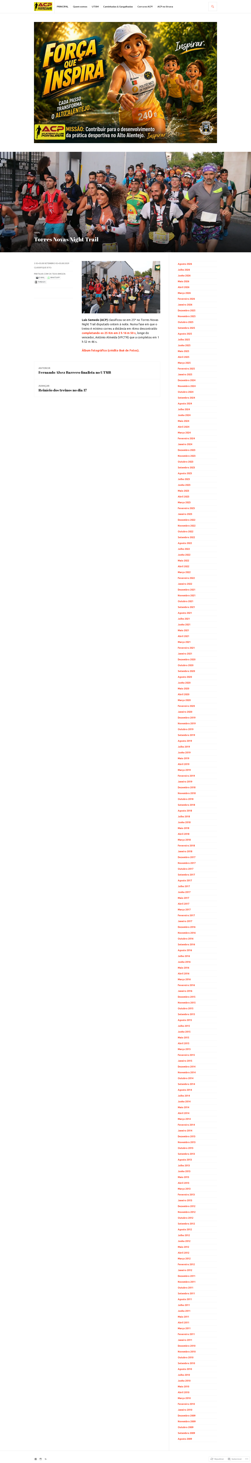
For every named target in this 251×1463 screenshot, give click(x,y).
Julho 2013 (184, 1165)
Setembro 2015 (186, 1014)
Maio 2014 (183, 1107)
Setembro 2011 (186, 1293)
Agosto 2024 (185, 403)
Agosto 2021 (185, 613)
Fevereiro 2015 (186, 1055)
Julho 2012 (184, 1235)
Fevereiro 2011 (186, 1334)
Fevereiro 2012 (186, 1264)
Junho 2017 (184, 892)
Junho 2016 (184, 962)
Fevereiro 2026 (186, 299)
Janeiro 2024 (185, 444)
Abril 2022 (183, 566)
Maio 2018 (183, 828)
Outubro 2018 (185, 799)
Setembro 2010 (186, 1363)
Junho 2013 (184, 1171)
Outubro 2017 (185, 869)
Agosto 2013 (185, 1159)
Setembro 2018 (186, 805)
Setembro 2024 (186, 397)
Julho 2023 (184, 479)
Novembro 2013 (187, 1142)
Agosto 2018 (185, 810)
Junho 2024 (184, 415)
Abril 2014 (183, 1113)
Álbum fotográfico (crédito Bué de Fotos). (110, 350)
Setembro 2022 (186, 537)
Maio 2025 (183, 351)
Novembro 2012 (187, 1212)
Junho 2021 (184, 624)
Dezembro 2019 (186, 717)
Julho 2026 (184, 269)
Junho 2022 (184, 554)
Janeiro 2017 (185, 921)
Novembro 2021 (187, 595)
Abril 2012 (183, 1252)
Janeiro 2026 (185, 304)
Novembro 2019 (187, 723)
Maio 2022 (183, 560)
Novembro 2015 (187, 1002)
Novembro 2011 (187, 1282)
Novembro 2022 (187, 525)
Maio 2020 (183, 688)
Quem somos (80, 6)
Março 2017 (184, 909)
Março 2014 (184, 1119)
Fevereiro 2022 (186, 578)
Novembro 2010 (187, 1351)
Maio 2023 (183, 490)
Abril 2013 (183, 1183)
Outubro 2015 (185, 1008)
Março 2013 (184, 1188)
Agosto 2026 (185, 264)
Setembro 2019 (186, 735)
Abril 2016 (183, 973)
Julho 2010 (184, 1375)
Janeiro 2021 (185, 653)
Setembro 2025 (186, 328)
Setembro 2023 (186, 467)
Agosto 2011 (185, 1299)
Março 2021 (184, 642)
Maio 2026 (183, 281)
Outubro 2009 (185, 1427)
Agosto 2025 (185, 333)
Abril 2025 (183, 357)
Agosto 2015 (185, 1020)
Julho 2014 (184, 1095)
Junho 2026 (184, 275)
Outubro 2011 (185, 1287)
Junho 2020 (184, 682)
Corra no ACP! (145, 6)
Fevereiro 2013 (186, 1194)
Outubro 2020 (185, 665)
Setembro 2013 (186, 1154)
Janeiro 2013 (185, 1200)
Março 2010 (184, 1398)
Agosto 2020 (185, 677)
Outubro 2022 (185, 531)
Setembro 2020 (186, 671)
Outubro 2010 (185, 1357)
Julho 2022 (184, 549)
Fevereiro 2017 (186, 915)
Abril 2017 (183, 903)
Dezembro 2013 (186, 1136)
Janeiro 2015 (185, 1060)
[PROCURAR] (212, 6)
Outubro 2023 (185, 461)
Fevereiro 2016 (186, 985)
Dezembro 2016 (186, 927)
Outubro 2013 (185, 1148)
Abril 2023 (183, 496)
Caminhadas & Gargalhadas (118, 6)
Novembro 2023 (187, 456)
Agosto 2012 (185, 1229)
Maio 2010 (183, 1386)
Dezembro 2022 (186, 520)
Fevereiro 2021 (186, 648)
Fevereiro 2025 (186, 368)
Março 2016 (184, 979)
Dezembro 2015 (186, 996)
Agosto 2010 (185, 1369)
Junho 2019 (184, 752)
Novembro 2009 (187, 1421)
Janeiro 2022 (185, 584)
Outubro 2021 (185, 601)
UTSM (95, 6)
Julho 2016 (184, 956)
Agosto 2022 (185, 543)
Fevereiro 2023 (186, 508)
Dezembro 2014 (186, 1066)
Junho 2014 (184, 1101)
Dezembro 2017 (186, 857)
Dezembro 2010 (186, 1345)
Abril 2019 (183, 764)
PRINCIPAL (62, 6)
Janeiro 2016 (185, 991)
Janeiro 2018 (185, 851)
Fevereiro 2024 (186, 438)
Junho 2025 (184, 345)
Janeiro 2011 (185, 1340)
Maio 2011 (183, 1316)
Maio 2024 (183, 421)
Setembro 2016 (186, 944)
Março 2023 (184, 502)
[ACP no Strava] (45, 1459)
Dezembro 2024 (186, 380)
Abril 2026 (183, 287)
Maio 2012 (183, 1247)
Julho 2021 (184, 618)
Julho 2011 (184, 1305)
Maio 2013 (183, 1177)
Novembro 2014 (187, 1072)
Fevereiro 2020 (186, 706)
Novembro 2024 (187, 386)
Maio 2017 (183, 898)
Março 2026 (184, 293)
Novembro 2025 (187, 316)
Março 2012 (184, 1258)
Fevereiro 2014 (186, 1124)
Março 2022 (184, 572)
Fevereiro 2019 (186, 775)
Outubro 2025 (185, 322)
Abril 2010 (183, 1392)
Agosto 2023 (185, 473)
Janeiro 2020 (185, 711)
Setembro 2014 (186, 1084)
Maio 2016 (183, 967)
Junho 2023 (184, 485)
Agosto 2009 (185, 1439)
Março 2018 (184, 839)
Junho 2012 (184, 1241)
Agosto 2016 (185, 950)
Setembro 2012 (186, 1223)
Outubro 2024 (185, 392)
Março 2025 (184, 362)
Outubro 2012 (185, 1218)
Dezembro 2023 (186, 450)
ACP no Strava (165, 6)
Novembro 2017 (187, 863)
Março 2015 (184, 1049)
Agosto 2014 (185, 1090)
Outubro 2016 (185, 938)
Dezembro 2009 (186, 1415)
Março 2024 (184, 432)
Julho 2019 (184, 746)
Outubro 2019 (185, 729)
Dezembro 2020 (186, 659)
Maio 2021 (183, 630)
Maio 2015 (183, 1037)
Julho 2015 (184, 1026)
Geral (37, 232)
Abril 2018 (183, 834)
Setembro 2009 (186, 1433)
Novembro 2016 (187, 933)
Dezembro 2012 (186, 1206)
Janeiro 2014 (185, 1130)
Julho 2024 (184, 409)
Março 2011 (184, 1328)
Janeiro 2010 (185, 1409)
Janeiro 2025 (185, 374)
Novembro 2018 (187, 793)
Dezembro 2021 (186, 589)
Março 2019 (184, 770)
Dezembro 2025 (186, 310)
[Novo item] (35, 1459)
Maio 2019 (183, 758)
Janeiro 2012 (185, 1270)
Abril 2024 (183, 426)
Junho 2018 (184, 822)
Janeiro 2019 (185, 781)
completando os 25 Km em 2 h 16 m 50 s (109, 333)
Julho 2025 (184, 339)
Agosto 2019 (185, 741)
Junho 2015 (184, 1031)
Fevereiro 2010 (186, 1404)
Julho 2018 (184, 816)
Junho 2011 (184, 1311)
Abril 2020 (183, 694)
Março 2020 (184, 700)
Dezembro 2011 (186, 1276)
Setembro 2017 (186, 874)
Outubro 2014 (185, 1078)
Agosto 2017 (185, 880)
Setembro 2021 (186, 607)
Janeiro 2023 (185, 514)
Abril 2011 (183, 1322)
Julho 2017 (184, 886)
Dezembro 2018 (186, 787)
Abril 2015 (183, 1043)
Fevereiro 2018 (186, 845)
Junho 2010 (184, 1380)
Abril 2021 (183, 636)
